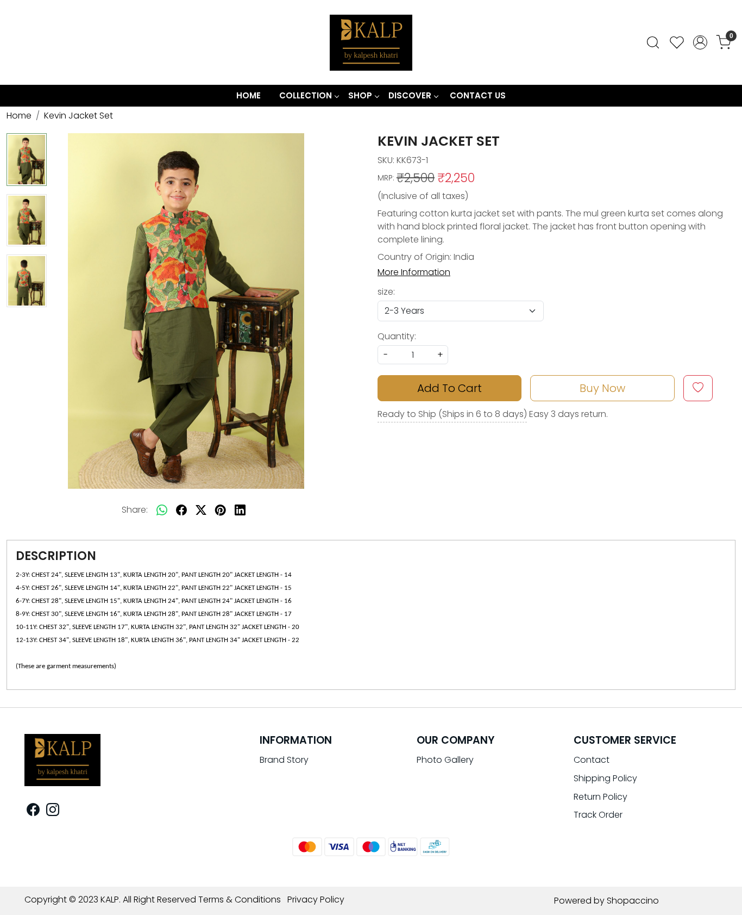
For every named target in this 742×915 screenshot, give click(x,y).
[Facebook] (33, 811)
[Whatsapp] (162, 509)
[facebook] (181, 509)
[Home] (371, 42)
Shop (360, 95)
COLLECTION (305, 95)
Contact (591, 760)
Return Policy (600, 796)
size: (386, 291)
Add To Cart (449, 388)
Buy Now (602, 388)
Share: (135, 509)
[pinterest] (220, 509)
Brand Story (284, 760)
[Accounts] (700, 42)
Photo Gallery (445, 760)
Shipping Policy (605, 778)
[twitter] (201, 509)
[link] (653, 42)
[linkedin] (240, 509)
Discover (409, 95)
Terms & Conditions (239, 899)
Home (248, 95)
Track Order (598, 814)
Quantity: (397, 336)
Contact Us (478, 95)
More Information (414, 272)
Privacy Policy (315, 899)
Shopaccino (633, 900)
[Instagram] (52, 811)
